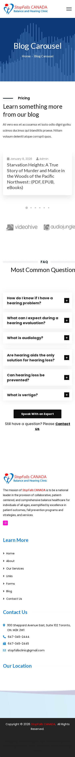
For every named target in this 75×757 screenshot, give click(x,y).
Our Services (15, 569)
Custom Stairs (48, 746)
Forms (10, 584)
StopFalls (37, 724)
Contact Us (14, 599)
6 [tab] (48, 207)
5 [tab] (44, 207)
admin (43, 159)
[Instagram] (5, 523)
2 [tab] (31, 207)
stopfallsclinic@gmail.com (26, 650)
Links (9, 576)
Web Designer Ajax (32, 741)
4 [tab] (39, 207)
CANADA (49, 724)
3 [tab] (35, 207)
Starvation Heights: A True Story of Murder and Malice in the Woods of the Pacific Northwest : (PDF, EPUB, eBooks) (36, 176)
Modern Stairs (26, 746)
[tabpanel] (37, 177)
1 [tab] (26, 208)
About (10, 561)
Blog (9, 591)
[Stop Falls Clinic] (25, 8)
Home (26, 56)
